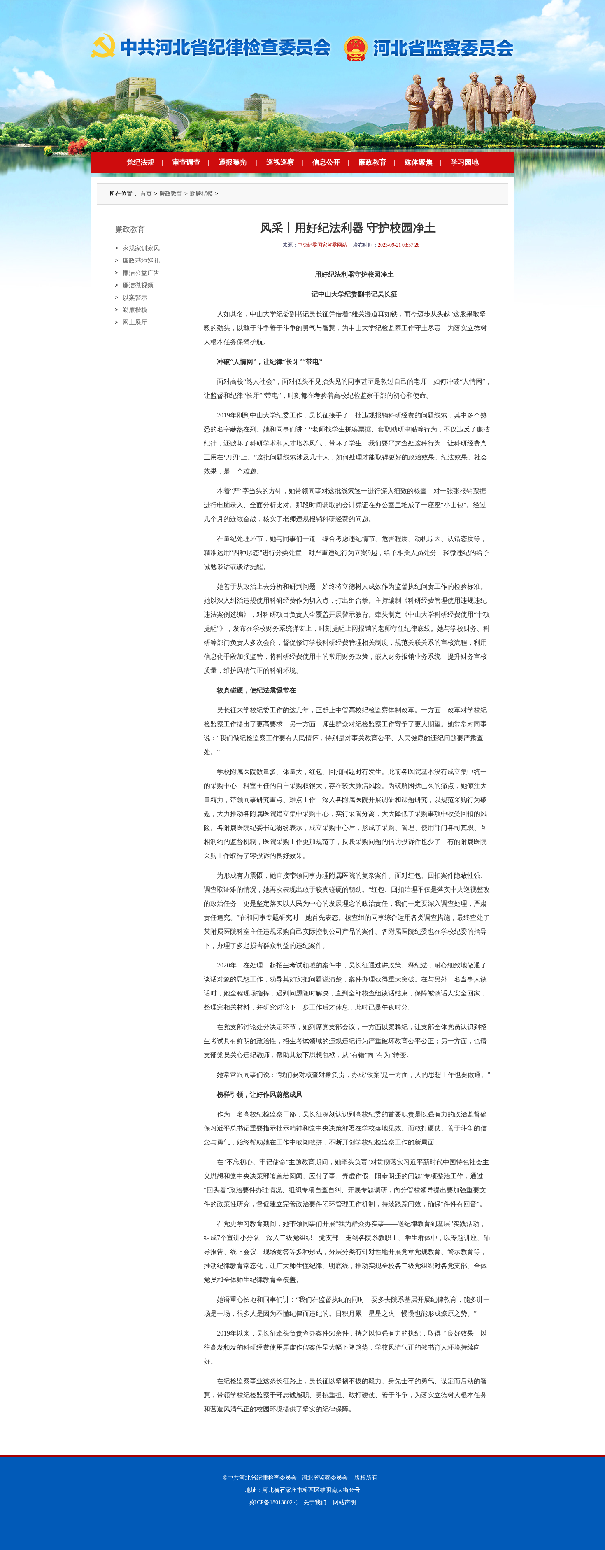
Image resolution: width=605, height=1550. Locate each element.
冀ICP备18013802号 (273, 1502)
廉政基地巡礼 (141, 260)
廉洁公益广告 (141, 273)
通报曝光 (233, 162)
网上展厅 (135, 322)
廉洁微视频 (138, 285)
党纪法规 (140, 162)
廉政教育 (372, 162)
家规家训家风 (141, 248)
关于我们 (314, 1502)
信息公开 (326, 162)
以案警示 (135, 297)
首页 (146, 194)
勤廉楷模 (201, 194)
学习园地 (465, 162)
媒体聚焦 (419, 162)
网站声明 (344, 1502)
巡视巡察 (280, 162)
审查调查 (186, 162)
